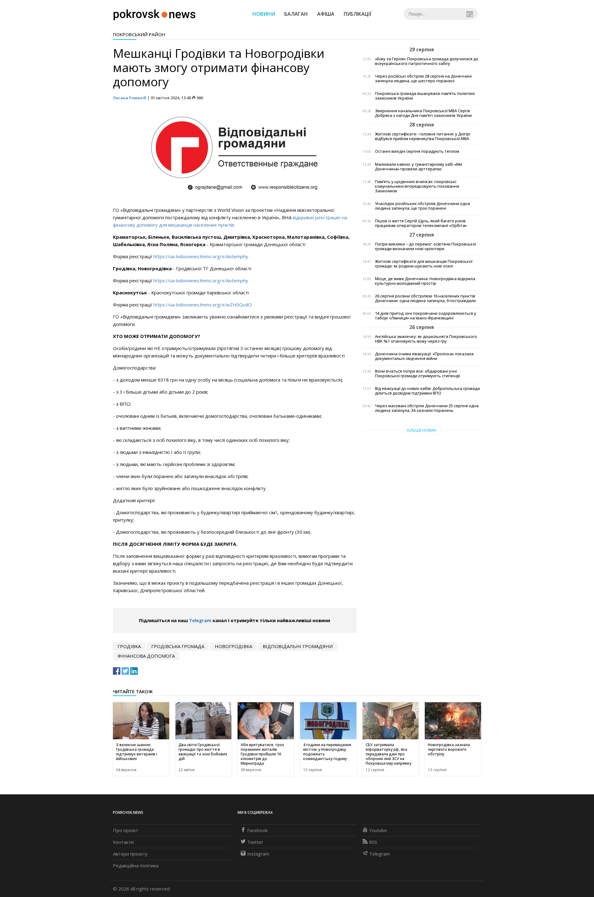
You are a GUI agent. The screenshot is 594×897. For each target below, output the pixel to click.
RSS (373, 842)
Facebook (257, 830)
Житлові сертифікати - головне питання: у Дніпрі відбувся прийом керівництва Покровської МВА (422, 136)
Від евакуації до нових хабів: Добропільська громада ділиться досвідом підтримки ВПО (427, 390)
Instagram (258, 854)
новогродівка (233, 646)
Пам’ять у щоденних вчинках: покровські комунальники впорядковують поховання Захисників (417, 186)
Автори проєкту (130, 854)
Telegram (200, 620)
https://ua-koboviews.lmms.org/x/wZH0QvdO (202, 304)
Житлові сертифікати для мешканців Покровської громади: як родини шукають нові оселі (423, 263)
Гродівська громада (177, 646)
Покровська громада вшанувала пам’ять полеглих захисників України (425, 95)
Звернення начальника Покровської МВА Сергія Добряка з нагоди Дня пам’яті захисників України (423, 113)
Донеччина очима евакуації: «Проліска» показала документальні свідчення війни (424, 356)
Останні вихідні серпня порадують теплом (417, 151)
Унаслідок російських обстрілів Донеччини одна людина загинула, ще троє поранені (422, 206)
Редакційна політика (135, 865)
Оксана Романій (129, 97)
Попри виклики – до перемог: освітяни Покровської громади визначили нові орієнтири (425, 246)
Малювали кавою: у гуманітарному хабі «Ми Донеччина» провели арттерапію (418, 166)
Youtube (378, 830)
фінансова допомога (146, 656)
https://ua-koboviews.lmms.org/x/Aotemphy (200, 256)
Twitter (255, 842)
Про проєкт (125, 830)
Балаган (296, 14)
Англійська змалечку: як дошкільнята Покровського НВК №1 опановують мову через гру (426, 339)
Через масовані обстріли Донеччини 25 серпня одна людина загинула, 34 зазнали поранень (427, 408)
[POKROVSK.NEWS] (154, 13)
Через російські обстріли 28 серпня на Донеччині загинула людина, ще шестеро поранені (423, 78)
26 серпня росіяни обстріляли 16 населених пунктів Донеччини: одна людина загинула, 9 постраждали (425, 298)
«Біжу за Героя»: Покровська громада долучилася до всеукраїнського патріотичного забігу (426, 61)
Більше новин (421, 430)
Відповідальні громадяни (298, 646)
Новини (263, 14)
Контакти (123, 842)
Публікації (358, 14)
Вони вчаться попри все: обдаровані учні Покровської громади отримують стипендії (417, 373)
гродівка (129, 646)
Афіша (325, 14)
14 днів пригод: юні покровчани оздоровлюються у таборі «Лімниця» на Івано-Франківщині (425, 315)
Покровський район (139, 34)
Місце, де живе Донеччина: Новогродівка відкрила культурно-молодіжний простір (425, 281)
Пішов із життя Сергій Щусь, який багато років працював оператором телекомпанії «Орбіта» (421, 223)
